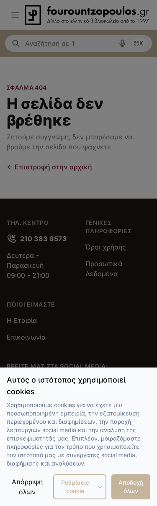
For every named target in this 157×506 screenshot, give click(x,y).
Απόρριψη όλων (27, 487)
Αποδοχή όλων (130, 486)
